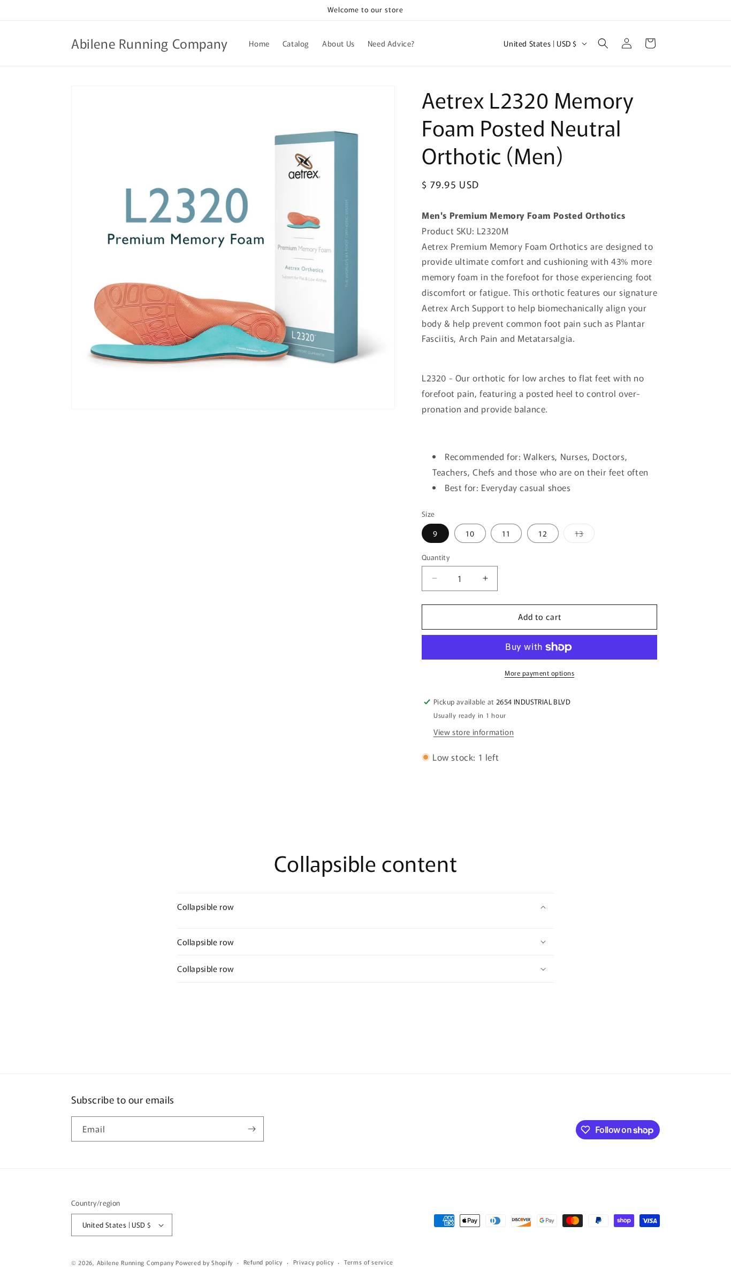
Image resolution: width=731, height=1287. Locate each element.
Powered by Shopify (204, 1262)
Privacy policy (313, 1262)
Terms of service (368, 1262)
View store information (473, 731)
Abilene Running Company (135, 1262)
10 (470, 533)
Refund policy (263, 1262)
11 (506, 533)
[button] (603, 43)
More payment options (539, 672)
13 (585, 535)
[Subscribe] (251, 1129)
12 (542, 533)
